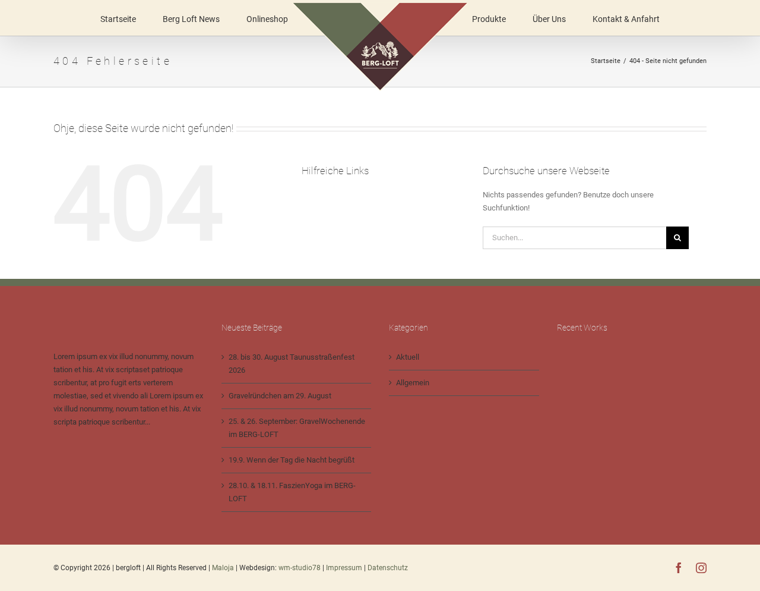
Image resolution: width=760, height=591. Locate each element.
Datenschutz (388, 568)
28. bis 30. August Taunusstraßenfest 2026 (291, 364)
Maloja (223, 568)
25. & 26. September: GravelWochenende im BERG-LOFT (297, 428)
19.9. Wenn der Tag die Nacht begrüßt (291, 459)
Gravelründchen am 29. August (280, 395)
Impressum (345, 568)
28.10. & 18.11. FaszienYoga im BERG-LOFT (292, 492)
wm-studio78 (299, 568)
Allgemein (412, 382)
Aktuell (407, 357)
